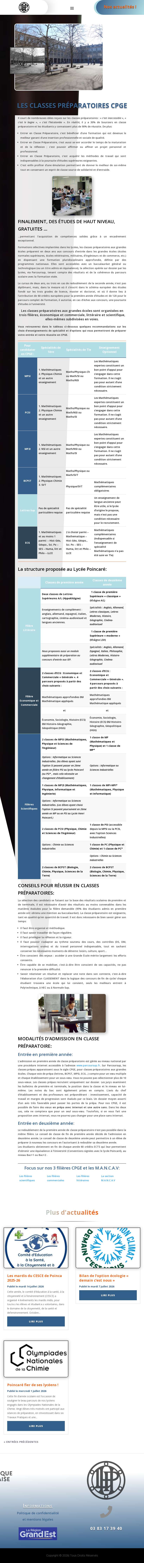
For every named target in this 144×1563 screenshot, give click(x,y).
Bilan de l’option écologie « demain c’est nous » (104, 1278)
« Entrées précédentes (21, 1442)
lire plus (36, 1321)
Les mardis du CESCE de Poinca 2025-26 (34, 1278)
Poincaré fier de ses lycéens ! (32, 1384)
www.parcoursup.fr (88, 1065)
